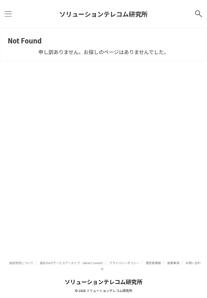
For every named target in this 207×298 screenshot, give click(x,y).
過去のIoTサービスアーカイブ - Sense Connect (71, 263)
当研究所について (21, 263)
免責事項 (173, 263)
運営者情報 (153, 263)
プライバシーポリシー (124, 263)
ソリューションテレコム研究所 (103, 14)
